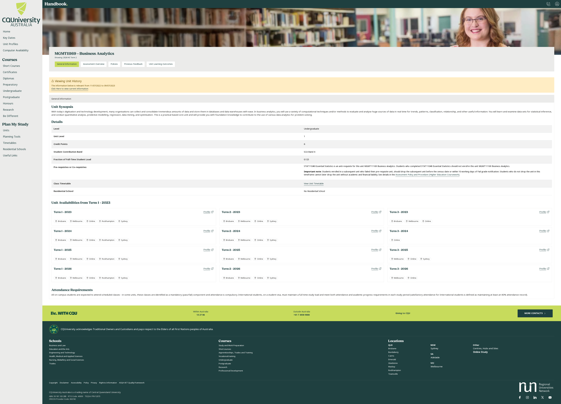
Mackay (391, 366)
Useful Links (10, 155)
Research (8, 110)
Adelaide (435, 357)
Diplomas (8, 78)
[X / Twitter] (542, 397)
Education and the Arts (59, 349)
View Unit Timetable (314, 183)
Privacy (94, 382)
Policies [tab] (114, 64)
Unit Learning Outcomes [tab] (161, 64)
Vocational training (227, 356)
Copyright (53, 382)
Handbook (56, 4)
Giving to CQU (402, 313)
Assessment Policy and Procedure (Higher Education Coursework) (427, 174)
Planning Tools (11, 137)
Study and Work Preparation (231, 345)
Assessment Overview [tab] (93, 64)
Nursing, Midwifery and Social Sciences (66, 360)
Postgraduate (11, 97)
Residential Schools (14, 149)
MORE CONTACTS (533, 313)
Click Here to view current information (69, 88)
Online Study (480, 352)
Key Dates (9, 38)
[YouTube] (550, 397)
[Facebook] (520, 397)
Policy (86, 382)
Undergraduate (12, 91)
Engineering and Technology (62, 352)
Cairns (391, 355)
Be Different (10, 116)
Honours (8, 103)
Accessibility (76, 382)
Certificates (10, 72)
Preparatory (10, 85)
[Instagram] (527, 397)
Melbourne (437, 366)
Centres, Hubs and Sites (485, 348)
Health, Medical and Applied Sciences (66, 356)
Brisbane (392, 348)
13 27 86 (200, 314)
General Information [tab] (67, 64)
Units (6, 130)
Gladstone (393, 363)
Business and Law (57, 345)
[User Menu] (557, 4)
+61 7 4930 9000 (302, 314)
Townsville (393, 374)
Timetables (9, 143)
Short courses (225, 349)
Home (6, 31)
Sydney (434, 348)
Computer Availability (15, 50)
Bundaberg (393, 352)
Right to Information (108, 382)
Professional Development (231, 370)
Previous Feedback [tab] (133, 64)
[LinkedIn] (535, 397)
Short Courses (11, 66)
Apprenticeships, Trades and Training (236, 352)
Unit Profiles (10, 44)
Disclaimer (64, 382)
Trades (52, 363)
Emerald (392, 359)
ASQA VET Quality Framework (131, 382)
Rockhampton (394, 370)
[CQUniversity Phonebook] (548, 4)
